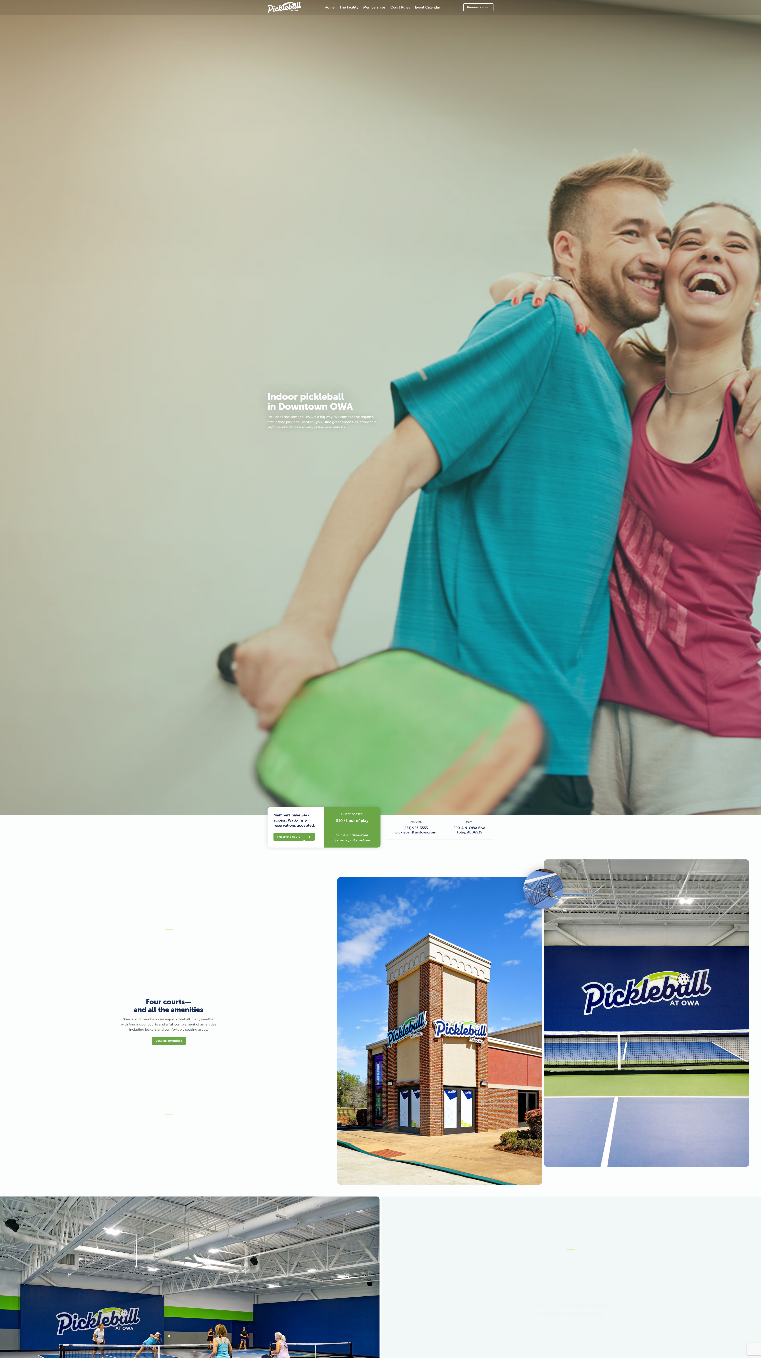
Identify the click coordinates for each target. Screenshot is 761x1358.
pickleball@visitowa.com (415, 832)
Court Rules (400, 7)
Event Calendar (427, 7)
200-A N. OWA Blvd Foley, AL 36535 (469, 830)
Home (330, 7)
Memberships (374, 7)
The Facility (348, 7)
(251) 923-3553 (415, 828)
